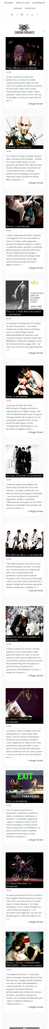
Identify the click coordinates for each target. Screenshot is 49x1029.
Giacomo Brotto (36, 590)
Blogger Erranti (36, 104)
